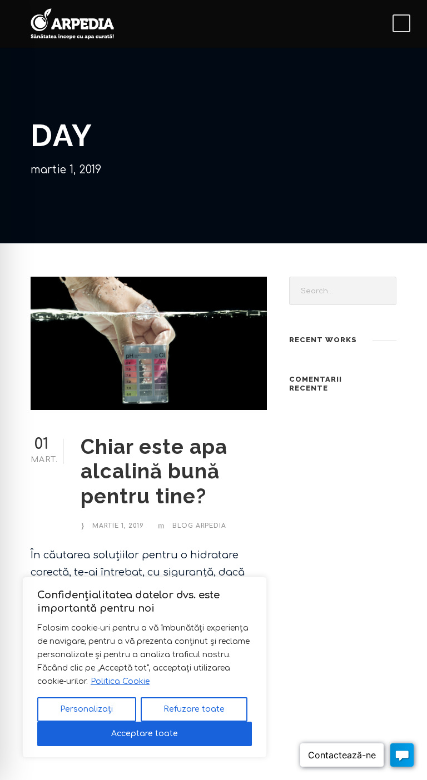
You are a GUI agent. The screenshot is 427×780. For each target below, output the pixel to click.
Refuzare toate (194, 709)
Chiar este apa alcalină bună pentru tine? (154, 471)
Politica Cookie (120, 681)
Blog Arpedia (199, 525)
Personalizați (86, 709)
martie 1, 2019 (118, 525)
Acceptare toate (144, 733)
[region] (144, 667)
